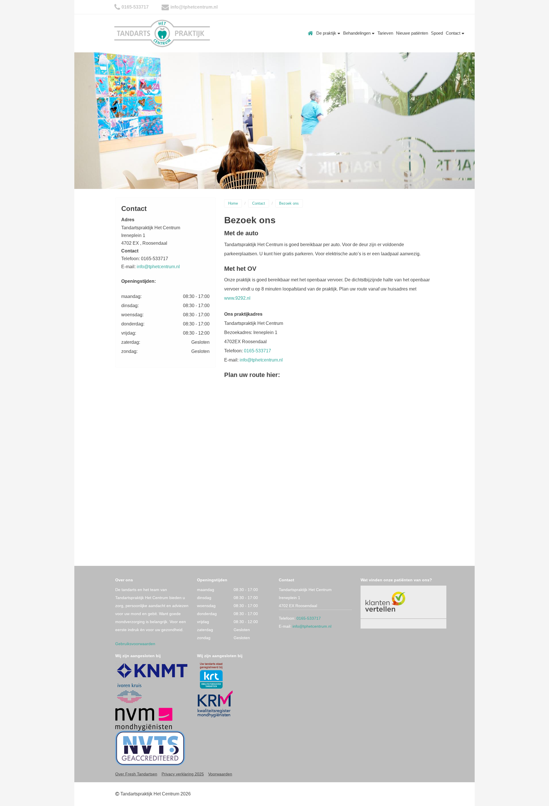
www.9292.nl (237, 298)
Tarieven (385, 33)
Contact (454, 33)
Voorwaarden (220, 774)
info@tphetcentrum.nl (194, 7)
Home (310, 33)
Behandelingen (357, 33)
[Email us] (165, 7)
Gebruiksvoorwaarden (135, 643)
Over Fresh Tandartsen (136, 774)
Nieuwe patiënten (412, 33)
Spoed (437, 33)
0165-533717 (135, 7)
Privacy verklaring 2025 (183, 774)
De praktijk (326, 33)
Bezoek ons (289, 203)
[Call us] (117, 7)
